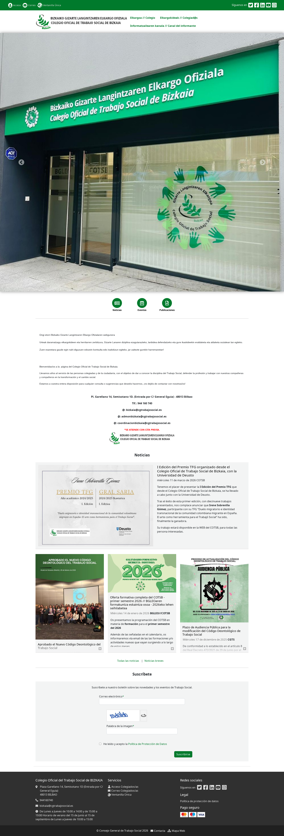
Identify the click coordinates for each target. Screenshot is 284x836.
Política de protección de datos (199, 801)
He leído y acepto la (135, 627)
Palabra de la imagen (119, 609)
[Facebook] (256, 5)
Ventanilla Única (52, 5)
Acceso (17, 5)
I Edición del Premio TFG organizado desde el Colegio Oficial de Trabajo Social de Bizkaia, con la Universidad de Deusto (197, 353)
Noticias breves (154, 543)
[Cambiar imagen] (143, 598)
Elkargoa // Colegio (142, 18)
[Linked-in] (262, 5)
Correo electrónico (110, 579)
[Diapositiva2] (139, 170)
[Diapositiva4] (150, 170)
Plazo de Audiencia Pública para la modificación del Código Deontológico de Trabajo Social (211, 513)
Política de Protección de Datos (147, 627)
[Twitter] (250, 5)
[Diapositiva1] (133, 170)
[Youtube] (268, 5)
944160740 (46, 800)
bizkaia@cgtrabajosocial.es (56, 806)
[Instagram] (274, 5)
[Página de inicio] (82, 21)
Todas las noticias (128, 543)
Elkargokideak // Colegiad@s (179, 18)
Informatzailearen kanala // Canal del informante (163, 26)
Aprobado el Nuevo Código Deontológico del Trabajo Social (69, 529)
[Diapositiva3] (144, 170)
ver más (100, 531)
